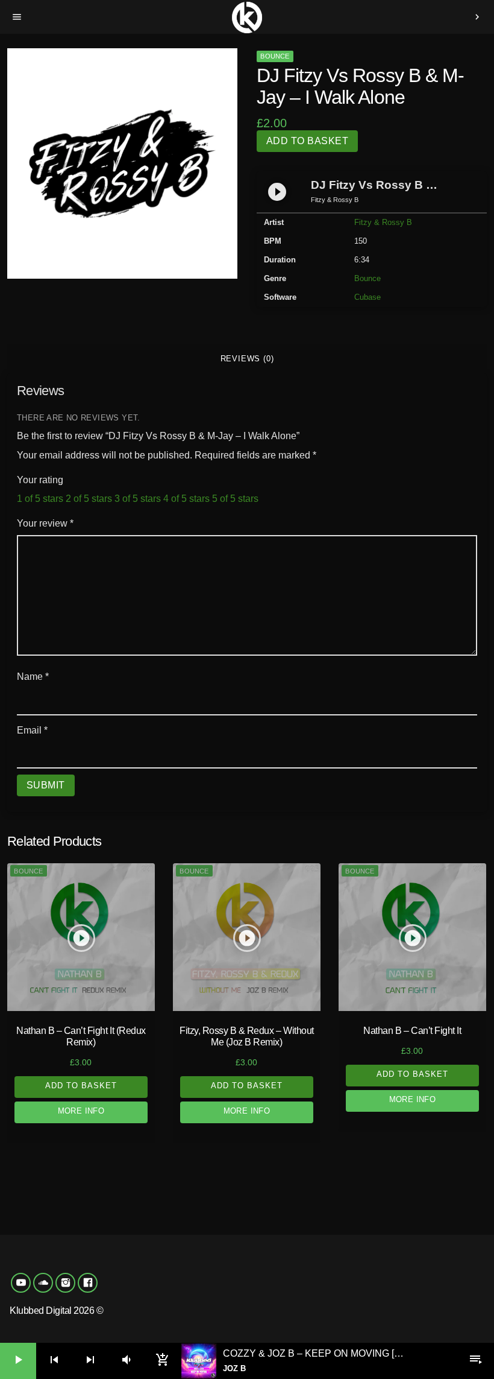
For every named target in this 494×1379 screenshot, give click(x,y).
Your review (45, 523)
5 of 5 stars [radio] (235, 498)
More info (81, 1110)
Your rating (40, 480)
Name (33, 676)
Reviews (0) (247, 358)
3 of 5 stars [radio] (137, 498)
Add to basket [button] (81, 1085)
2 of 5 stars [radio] (89, 498)
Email (32, 730)
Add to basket (307, 141)
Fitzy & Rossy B (383, 222)
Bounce (274, 56)
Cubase (367, 297)
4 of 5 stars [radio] (186, 498)
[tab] (247, 358)
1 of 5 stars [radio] (40, 498)
